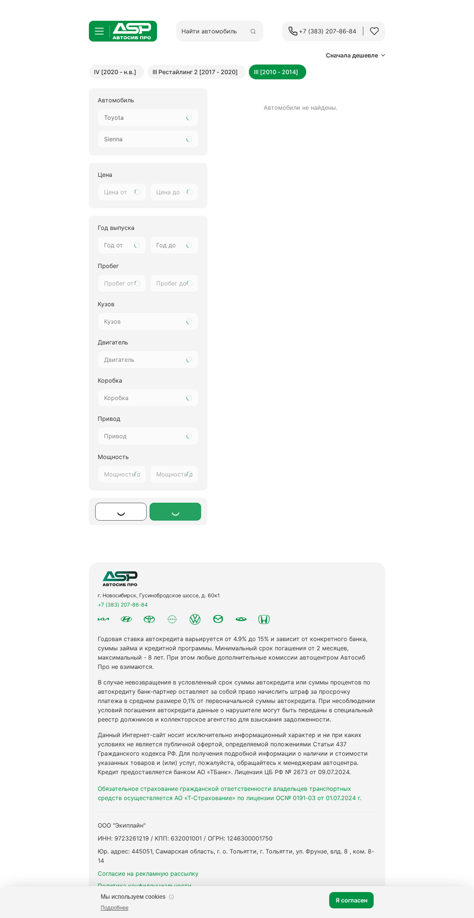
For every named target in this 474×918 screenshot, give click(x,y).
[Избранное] (374, 31)
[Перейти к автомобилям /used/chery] (241, 619)
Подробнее (114, 907)
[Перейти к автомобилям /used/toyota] (149, 619)
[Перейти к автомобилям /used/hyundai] (126, 619)
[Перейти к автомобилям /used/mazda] (218, 619)
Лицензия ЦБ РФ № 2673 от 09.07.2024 (291, 772)
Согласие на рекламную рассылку (148, 873)
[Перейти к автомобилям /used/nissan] (172, 619)
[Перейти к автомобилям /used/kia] (103, 619)
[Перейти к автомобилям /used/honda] (264, 619)
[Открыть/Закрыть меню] (99, 31)
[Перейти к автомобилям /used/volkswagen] (195, 619)
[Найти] (253, 31)
